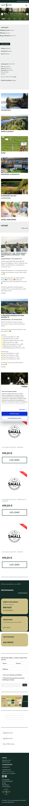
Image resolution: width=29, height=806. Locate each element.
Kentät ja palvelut (7, 132)
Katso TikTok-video (8, 744)
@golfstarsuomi (8, 733)
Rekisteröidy (19, 1)
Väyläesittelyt (6, 110)
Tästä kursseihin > (8, 610)
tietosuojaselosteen (14, 678)
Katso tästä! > (7, 627)
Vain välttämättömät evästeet (14, 418)
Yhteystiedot (6, 787)
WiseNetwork (11, 802)
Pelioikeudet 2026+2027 (8, 196)
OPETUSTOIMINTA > (23, 593)
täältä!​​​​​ (14, 77)
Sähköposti (5, 669)
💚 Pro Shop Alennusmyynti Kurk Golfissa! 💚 (12, 316)
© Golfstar (4, 800)
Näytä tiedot (22, 409)
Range (3, 153)
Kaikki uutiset (25, 228)
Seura (4, 783)
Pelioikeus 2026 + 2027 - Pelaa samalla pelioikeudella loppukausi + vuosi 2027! (13, 254)
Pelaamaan (5, 780)
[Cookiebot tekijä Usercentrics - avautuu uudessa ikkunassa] (21, 387)
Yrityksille (5, 785)
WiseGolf (23, 800)
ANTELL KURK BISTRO (8, 220)
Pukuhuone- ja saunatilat (10, 174)
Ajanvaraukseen (5, 44)
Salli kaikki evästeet (14, 413)
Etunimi (4, 663)
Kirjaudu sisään (25, 1)
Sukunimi (18, 663)
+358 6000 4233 (6, 770)
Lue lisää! (14, 460)
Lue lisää (3, 293)
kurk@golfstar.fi (6, 767)
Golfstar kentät (7, 781)
